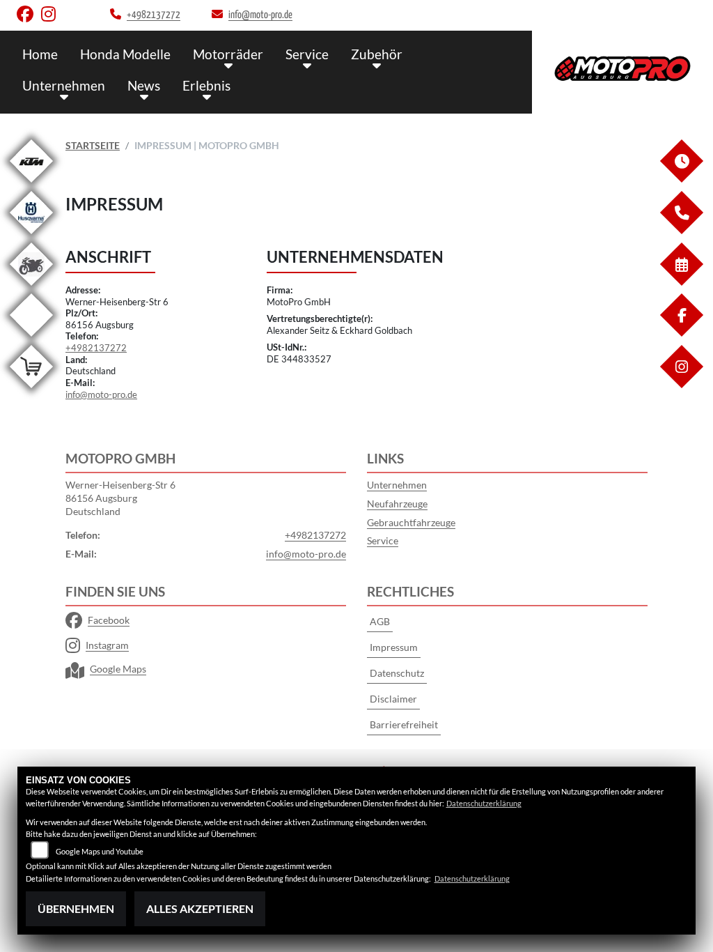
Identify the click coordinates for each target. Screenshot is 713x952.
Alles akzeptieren (199, 908)
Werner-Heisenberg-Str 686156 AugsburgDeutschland (120, 497)
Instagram (107, 645)
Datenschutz (397, 673)
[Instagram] (681, 384)
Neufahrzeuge (397, 503)
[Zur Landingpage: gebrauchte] (31, 288)
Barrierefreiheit (404, 724)
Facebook (109, 620)
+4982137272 (96, 347)
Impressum (394, 647)
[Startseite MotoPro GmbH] (622, 69)
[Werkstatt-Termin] (681, 282)
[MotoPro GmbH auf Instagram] (51, 17)
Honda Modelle (125, 54)
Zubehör (376, 54)
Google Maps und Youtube (99, 851)
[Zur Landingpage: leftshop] (31, 390)
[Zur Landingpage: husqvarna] (31, 236)
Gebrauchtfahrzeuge (411, 522)
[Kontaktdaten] (681, 230)
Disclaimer (393, 699)
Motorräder (228, 54)
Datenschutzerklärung (484, 803)
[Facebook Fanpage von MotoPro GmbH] (29, 17)
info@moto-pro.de (101, 394)
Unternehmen (63, 85)
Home (40, 54)
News (143, 85)
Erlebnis (206, 85)
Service (307, 54)
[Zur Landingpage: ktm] (31, 185)
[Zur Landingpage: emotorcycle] (31, 339)
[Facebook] (681, 332)
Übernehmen (76, 908)
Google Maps (118, 669)
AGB (380, 621)
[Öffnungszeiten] (681, 178)
